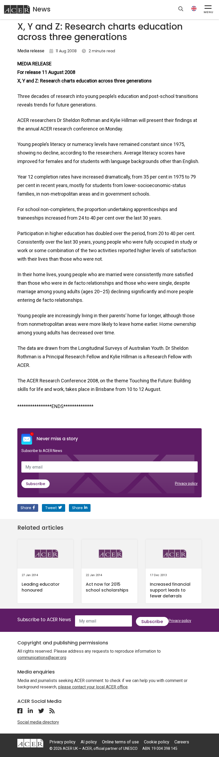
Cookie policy (156, 741)
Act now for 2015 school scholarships (107, 587)
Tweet (51, 507)
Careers (181, 741)
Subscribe (35, 483)
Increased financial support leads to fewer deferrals (170, 590)
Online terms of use (120, 741)
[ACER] (30, 743)
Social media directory (38, 722)
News (41, 9)
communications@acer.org (41, 657)
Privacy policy (186, 483)
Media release (30, 50)
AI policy (89, 741)
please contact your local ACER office (93, 686)
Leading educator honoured (40, 587)
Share (26, 507)
